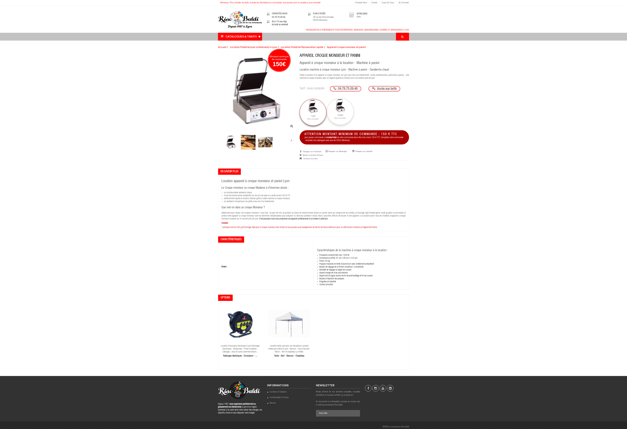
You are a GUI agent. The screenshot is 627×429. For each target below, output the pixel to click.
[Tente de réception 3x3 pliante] (289, 324)
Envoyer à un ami (310, 159)
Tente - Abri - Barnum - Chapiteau (289, 356)
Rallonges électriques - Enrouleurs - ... (240, 356)
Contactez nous (361, 3)
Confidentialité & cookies (279, 398)
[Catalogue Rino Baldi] (240, 19)
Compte (374, 3)
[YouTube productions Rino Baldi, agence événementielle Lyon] (383, 388)
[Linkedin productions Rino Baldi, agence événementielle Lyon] (390, 388)
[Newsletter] (356, 413)
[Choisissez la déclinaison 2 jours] (340, 111)
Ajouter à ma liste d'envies (312, 155)
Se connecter (404, 3)
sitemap (273, 403)
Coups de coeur (388, 3)
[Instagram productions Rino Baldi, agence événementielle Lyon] (375, 388)
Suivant (291, 140)
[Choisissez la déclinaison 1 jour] (313, 112)
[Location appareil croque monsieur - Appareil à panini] (231, 142)
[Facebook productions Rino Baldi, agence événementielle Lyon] (368, 388)
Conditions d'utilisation (278, 392)
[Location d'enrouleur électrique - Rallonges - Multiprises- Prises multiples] (240, 324)
